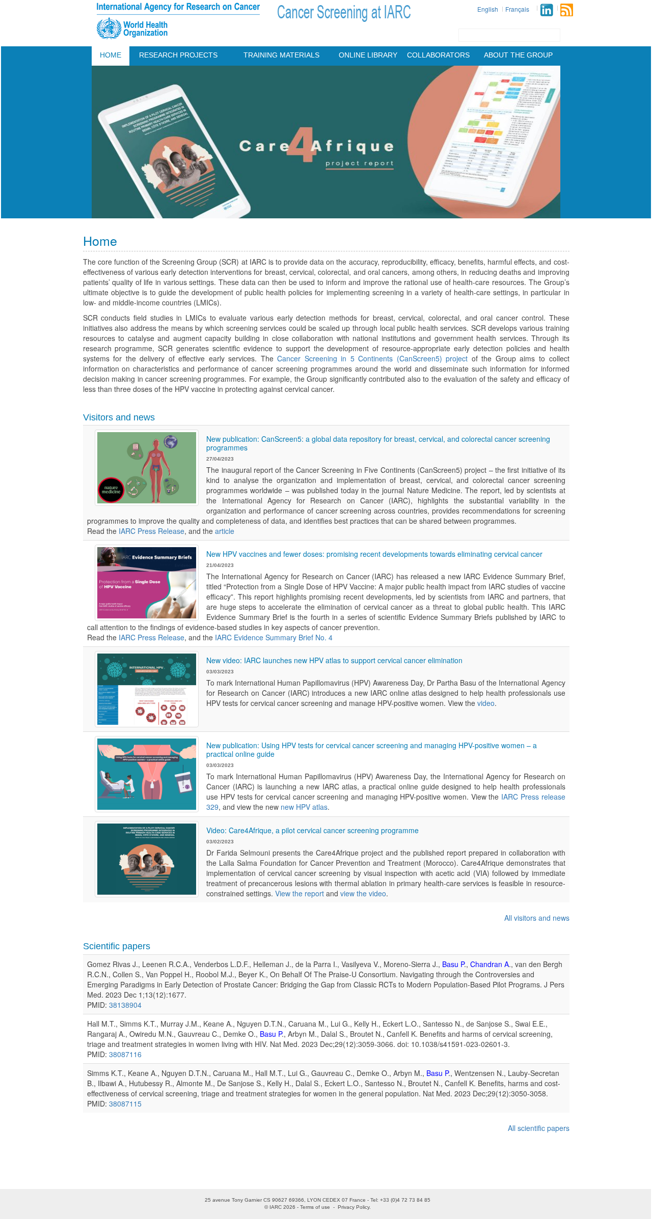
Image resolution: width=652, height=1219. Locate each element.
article (224, 531)
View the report (299, 893)
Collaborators (438, 55)
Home (110, 55)
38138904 (125, 1005)
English (487, 9)
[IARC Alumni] (546, 10)
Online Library (368, 55)
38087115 (125, 1103)
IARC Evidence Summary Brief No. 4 (274, 637)
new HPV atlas (304, 807)
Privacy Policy (353, 1207)
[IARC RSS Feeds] (566, 10)
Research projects (178, 55)
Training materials (281, 55)
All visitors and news (536, 918)
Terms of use (315, 1207)
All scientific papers (538, 1128)
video (486, 703)
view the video (363, 893)
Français (517, 9)
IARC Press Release (151, 531)
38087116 (125, 1054)
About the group (518, 55)
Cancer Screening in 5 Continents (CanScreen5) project (372, 358)
